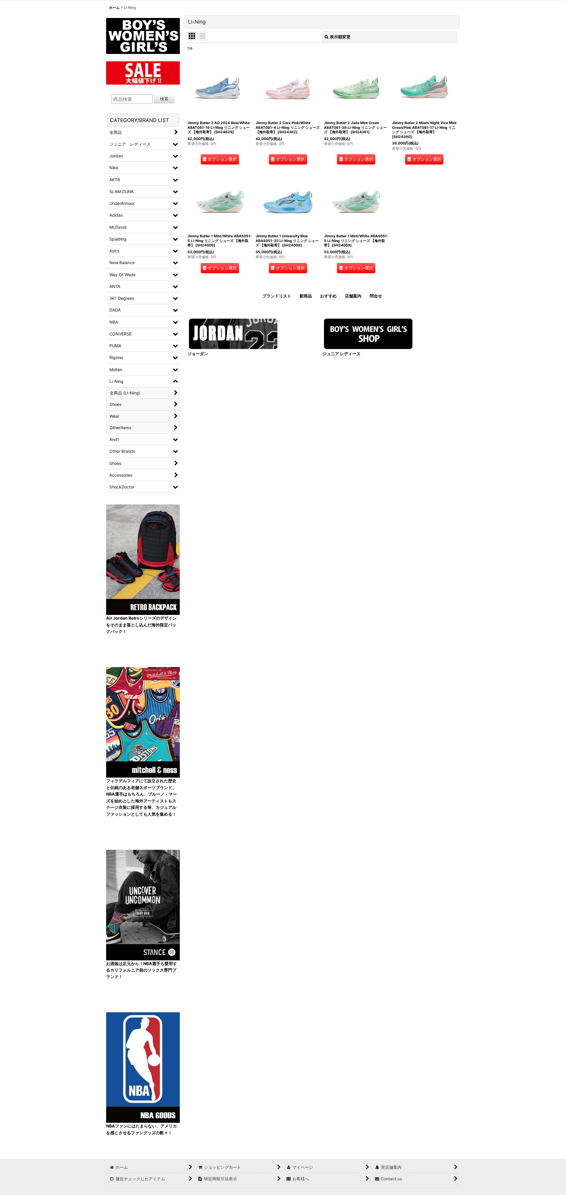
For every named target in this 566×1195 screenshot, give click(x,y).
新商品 (306, 295)
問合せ (376, 295)
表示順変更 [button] (340, 36)
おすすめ (328, 295)
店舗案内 (353, 295)
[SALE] (143, 72)
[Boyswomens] (143, 34)
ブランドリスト (276, 295)
